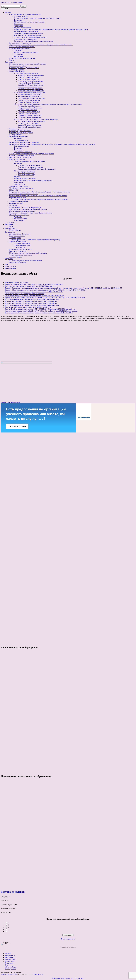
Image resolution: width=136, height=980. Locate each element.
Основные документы (22, 243)
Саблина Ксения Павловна (27, 113)
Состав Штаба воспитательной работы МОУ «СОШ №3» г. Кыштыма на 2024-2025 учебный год (40, 309)
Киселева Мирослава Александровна (31, 121)
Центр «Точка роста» (17, 159)
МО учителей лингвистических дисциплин (29, 92)
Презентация (18, 56)
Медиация (13, 205)
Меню (6, 8)
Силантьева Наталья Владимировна (31, 81)
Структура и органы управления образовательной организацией (37, 18)
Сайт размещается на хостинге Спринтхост (68, 978)
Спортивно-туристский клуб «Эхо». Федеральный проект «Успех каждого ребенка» (39, 192)
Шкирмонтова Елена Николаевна (30, 108)
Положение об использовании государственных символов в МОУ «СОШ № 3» (34, 292)
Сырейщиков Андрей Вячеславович (31, 85)
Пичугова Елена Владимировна (29, 117)
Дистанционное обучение (18, 201)
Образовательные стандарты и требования (29, 22)
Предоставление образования (20, 43)
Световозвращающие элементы (20, 255)
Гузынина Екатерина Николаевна (30, 115)
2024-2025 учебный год (26, 173)
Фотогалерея (18, 54)
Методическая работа (17, 71)
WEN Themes (38, 974)
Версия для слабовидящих (10, 402)
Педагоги (17, 177)
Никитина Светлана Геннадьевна (30, 87)
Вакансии (12, 60)
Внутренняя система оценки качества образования (27, 64)
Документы (18, 20)
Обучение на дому (16, 203)
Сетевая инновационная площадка (22, 156)
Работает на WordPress (9, 974)
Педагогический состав (22, 28)
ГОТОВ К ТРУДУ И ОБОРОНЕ (21, 157)
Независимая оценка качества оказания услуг (25, 207)
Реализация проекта (21, 140)
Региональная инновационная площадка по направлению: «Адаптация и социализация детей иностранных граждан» (52, 144)
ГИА (11, 226)
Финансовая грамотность (18, 186)
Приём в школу (10, 228)
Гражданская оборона (17, 236)
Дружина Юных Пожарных (19, 234)
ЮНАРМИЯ (13, 190)
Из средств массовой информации (26, 52)
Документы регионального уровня (30, 167)
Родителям (9, 259)
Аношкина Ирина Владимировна (30, 94)
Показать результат (68, 939)
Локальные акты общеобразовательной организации (37, 169)
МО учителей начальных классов (26, 73)
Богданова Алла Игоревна (27, 110)
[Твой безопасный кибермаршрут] (9, 662)
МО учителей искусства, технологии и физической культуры (36, 119)
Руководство (18, 26)
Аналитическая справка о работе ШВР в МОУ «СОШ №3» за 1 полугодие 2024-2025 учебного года (41, 311)
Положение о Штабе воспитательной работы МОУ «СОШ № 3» (28, 307)
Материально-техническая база (25, 178)
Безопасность (10, 232)
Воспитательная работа (17, 66)
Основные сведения (21, 16)
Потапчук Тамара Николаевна (29, 112)
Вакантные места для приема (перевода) (28, 35)
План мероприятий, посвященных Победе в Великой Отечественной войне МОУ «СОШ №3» (39, 313)
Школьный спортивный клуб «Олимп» (23, 194)
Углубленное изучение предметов (21, 188)
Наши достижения (20, 219)
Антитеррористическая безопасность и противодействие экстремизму (34, 240)
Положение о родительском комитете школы (25, 261)
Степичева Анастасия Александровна (31, 98)
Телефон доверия (15, 257)
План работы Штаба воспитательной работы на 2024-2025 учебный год (31, 301)
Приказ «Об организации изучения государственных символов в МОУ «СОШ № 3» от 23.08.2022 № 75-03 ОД (45, 290)
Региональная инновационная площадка (24, 142)
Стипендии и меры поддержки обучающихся (30, 37)
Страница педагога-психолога (20, 131)
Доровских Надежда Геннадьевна (30, 127)
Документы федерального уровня (30, 165)
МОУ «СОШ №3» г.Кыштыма (12, 3)
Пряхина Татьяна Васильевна (28, 77)
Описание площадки (21, 146)
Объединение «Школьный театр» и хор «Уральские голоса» (31, 213)
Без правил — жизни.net (18, 251)
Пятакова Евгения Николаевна (29, 106)
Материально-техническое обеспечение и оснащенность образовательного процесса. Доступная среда (51, 29)
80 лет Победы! (10, 266)
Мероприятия (18, 182)
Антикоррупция (15, 238)
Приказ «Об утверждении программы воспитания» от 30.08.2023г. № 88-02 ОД (34, 284)
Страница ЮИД (19, 247)
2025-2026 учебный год (26, 175)
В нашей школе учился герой (19, 49)
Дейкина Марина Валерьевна (28, 79)
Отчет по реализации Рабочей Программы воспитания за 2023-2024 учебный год (34, 296)
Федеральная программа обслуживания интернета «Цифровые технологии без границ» (41, 45)
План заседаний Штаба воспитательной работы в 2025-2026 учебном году (32, 305)
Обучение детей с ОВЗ (17, 198)
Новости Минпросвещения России (22, 58)
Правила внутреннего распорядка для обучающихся (28, 253)
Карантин (12, 222)
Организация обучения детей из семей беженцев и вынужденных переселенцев (38, 196)
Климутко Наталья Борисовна (29, 83)
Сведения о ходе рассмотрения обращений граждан (28, 209)
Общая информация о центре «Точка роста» (29, 161)
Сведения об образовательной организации (25, 14)
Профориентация (15, 134)
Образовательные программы (24, 171)
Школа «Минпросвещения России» (22, 47)
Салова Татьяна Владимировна (29, 100)
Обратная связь (19, 184)
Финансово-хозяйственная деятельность (28, 33)
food (6, 264)
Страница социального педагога (21, 133)
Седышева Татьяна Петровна (28, 102)
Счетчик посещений (13, 891)
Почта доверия (10, 268)
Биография (17, 50)
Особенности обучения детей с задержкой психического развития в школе (40, 199)
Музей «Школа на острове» (19, 215)
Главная (8, 12)
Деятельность (10, 62)
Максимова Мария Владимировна (30, 89)
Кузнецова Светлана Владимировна (31, 91)
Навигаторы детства (16, 70)
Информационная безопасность (20, 249)
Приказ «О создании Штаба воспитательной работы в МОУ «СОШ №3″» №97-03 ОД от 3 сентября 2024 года (45, 297)
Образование (18, 24)
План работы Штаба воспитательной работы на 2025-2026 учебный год (31, 303)
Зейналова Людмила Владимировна (31, 75)
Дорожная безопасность (18, 241)
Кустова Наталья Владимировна (29, 96)
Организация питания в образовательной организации (33, 41)
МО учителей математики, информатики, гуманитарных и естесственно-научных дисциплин (48, 104)
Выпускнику (9, 224)
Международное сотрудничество (25, 39)
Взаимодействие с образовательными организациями (33, 180)
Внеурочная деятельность (18, 129)
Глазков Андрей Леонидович (28, 123)
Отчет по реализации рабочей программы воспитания (24, 294)
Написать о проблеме (17, 426)
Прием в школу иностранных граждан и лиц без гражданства (31, 154)
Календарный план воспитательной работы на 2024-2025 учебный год (30, 286)
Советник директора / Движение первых (24, 68)
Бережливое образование (18, 136)
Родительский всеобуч (17, 262)
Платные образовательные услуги (26, 31)
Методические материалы (23, 152)
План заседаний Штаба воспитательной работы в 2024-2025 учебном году (32, 299)
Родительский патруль (22, 245)
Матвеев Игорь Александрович (29, 125)
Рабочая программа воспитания (16, 282)
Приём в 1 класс (15, 230)
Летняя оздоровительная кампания (22, 211)
